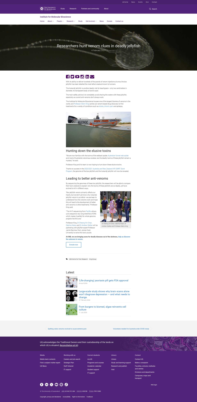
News (133, 2)
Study (63, 9)
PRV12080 (97, 391)
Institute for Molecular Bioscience (55, 17)
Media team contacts (47, 359)
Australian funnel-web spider (118, 156)
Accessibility (66, 397)
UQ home (125, 2)
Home (42, 21)
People (59, 21)
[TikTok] (66, 384)
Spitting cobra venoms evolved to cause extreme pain (67, 329)
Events (140, 2)
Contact (154, 2)
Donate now (73, 245)
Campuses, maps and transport (143, 377)
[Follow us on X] (51, 384)
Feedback (90, 397)
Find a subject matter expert (50, 363)
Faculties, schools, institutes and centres (145, 367)
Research (73, 9)
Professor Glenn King (81, 104)
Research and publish (119, 366)
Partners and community (90, 9)
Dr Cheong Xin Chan (84, 223)
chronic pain (108, 106)
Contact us (119, 21)
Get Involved (90, 21)
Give (147, 2)
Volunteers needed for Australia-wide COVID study (131, 329)
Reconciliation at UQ (69, 345)
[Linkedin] (46, 384)
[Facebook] (41, 384)
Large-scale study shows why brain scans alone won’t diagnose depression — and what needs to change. (104, 294)
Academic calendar (94, 366)
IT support (67, 370)
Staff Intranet (68, 366)
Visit (112, 370)
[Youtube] (56, 384)
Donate (109, 21)
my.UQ (89, 359)
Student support (93, 370)
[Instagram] (61, 384)
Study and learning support (121, 363)
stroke (101, 106)
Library (113, 359)
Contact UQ (139, 359)
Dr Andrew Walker (86, 225)
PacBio (88, 211)
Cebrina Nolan (71, 225)
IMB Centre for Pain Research (78, 259)
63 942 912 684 (70, 391)
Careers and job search (72, 359)
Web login (154, 385)
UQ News (43, 366)
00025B (84, 391)
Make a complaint (141, 363)
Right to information (78, 397)
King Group (92, 259)
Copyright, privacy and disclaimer (50, 397)
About (106, 9)
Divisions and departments (144, 372)
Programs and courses (95, 363)
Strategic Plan (69, 363)
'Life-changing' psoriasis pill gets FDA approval (103, 280)
